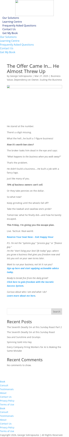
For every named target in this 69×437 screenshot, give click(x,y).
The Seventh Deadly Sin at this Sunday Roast (31, 332)
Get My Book (10, 33)
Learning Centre (12, 21)
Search (56, 311)
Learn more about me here (21, 295)
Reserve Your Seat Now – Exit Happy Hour (30, 236)
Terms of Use (7, 404)
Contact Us (9, 29)
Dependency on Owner (26, 79)
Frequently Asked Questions (19, 25)
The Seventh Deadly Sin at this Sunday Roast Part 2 (34, 327)
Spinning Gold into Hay (19, 342)
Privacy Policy (7, 400)
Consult (4, 385)
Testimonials (7, 389)
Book (2, 381)
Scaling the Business (51, 79)
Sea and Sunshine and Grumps (23, 337)
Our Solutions (10, 18)
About (3, 392)
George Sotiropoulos (21, 76)
